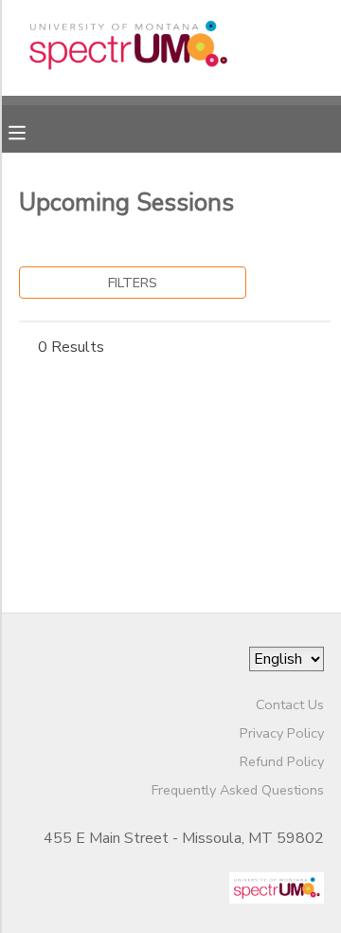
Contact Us (290, 704)
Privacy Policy (282, 732)
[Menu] (31, 130)
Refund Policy (282, 761)
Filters (132, 282)
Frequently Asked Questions (238, 789)
